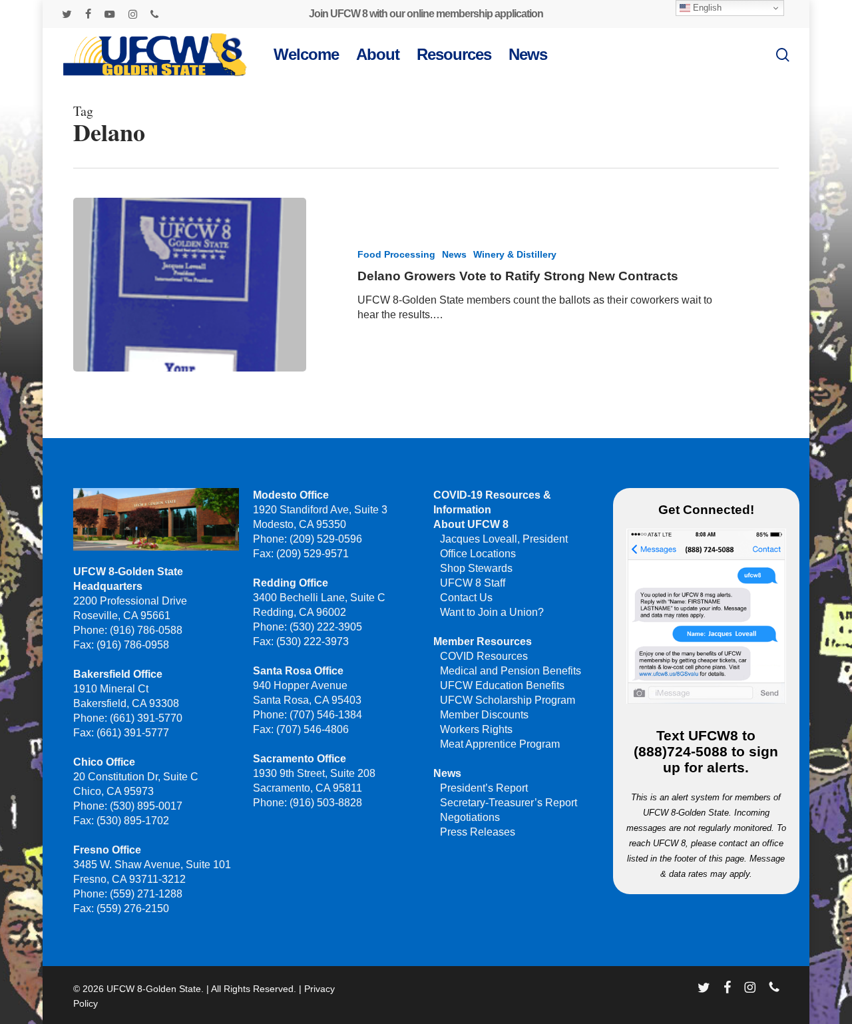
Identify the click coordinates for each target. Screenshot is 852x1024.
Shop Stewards (476, 568)
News (454, 254)
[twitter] (67, 14)
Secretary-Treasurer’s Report (508, 802)
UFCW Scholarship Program (507, 700)
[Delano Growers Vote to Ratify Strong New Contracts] (189, 285)
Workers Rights (476, 729)
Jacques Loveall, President (504, 539)
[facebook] (88, 14)
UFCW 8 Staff (472, 583)
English (706, 8)
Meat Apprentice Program (500, 744)
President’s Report (484, 788)
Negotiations (470, 817)
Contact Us (466, 597)
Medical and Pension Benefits (510, 670)
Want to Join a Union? (492, 612)
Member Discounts (484, 714)
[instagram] (132, 14)
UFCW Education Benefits (502, 685)
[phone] (154, 14)
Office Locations (478, 553)
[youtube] (110, 14)
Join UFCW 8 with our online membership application (426, 13)
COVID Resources (484, 656)
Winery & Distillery (514, 254)
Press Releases (477, 832)
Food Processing (396, 254)
